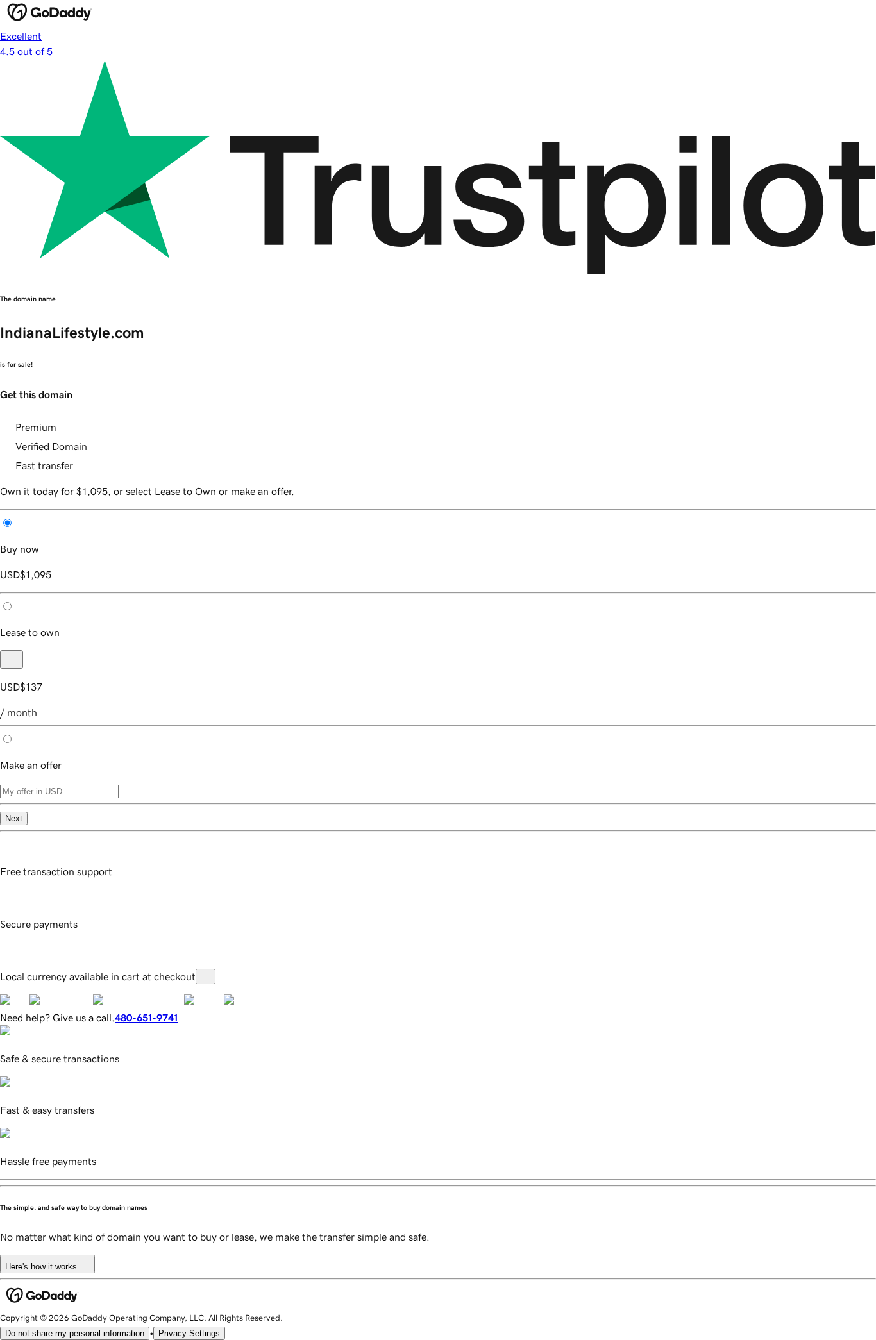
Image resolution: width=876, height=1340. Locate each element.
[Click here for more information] (205, 976)
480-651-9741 (146, 1017)
